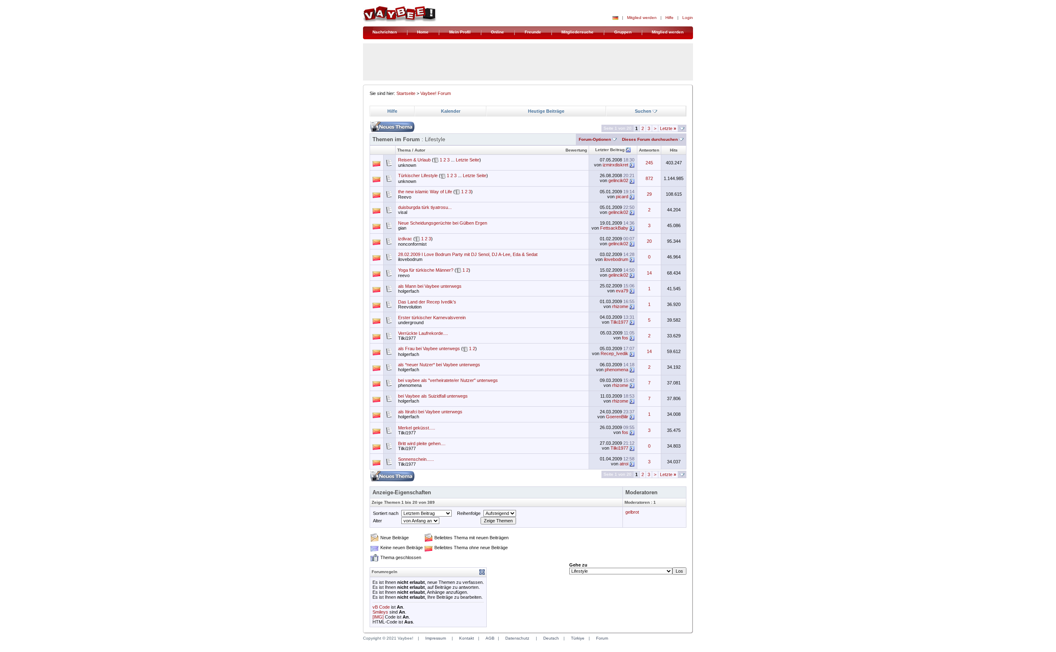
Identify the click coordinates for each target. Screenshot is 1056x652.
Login (687, 17)
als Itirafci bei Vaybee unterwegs (430, 411)
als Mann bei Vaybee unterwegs (430, 286)
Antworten (649, 150)
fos (625, 337)
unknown (407, 165)
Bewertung (576, 150)
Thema (404, 150)
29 (649, 194)
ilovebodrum (410, 259)
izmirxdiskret (615, 164)
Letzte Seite (467, 159)
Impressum (435, 638)
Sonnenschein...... (416, 459)
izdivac (405, 238)
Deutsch (551, 638)
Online (497, 32)
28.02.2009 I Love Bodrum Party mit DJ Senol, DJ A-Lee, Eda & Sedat (467, 254)
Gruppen (623, 32)
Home (423, 32)
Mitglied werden (642, 17)
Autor (420, 150)
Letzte (668, 128)
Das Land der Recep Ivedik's (427, 301)
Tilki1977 (619, 322)
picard (622, 196)
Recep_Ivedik (614, 353)
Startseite (405, 93)
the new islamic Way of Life (425, 191)
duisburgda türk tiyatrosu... (425, 207)
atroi (624, 463)
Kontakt (466, 638)
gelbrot (632, 512)
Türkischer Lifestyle (418, 175)
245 (649, 162)
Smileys (380, 611)
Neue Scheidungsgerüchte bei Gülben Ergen (442, 222)
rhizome (620, 306)
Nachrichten (384, 32)
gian (402, 227)
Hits (674, 150)
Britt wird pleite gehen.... (422, 443)
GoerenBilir (617, 416)
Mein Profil (460, 32)
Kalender (450, 111)
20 (649, 241)
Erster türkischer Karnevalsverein (432, 317)
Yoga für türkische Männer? (425, 270)
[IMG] (378, 616)
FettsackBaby (614, 227)
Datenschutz (517, 638)
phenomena (616, 369)
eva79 (622, 290)
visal (402, 212)
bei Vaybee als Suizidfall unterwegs (433, 396)
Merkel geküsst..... (416, 427)
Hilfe (669, 17)
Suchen (643, 111)
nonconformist (412, 244)
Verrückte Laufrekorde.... (423, 333)
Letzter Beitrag (610, 149)
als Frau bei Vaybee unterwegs (429, 348)
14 (649, 272)
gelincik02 (618, 180)
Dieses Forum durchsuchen (650, 139)
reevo (404, 275)
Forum (602, 638)
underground (411, 322)
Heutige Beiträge (546, 111)
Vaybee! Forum (435, 93)
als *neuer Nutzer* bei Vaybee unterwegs (439, 364)
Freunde (533, 32)
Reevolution (410, 306)
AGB (490, 638)
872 (649, 178)
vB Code (381, 607)
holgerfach (408, 291)
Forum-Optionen (595, 139)
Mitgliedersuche (577, 32)
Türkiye (578, 638)
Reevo (404, 196)
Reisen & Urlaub (414, 159)
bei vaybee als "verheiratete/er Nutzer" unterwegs (448, 380)
